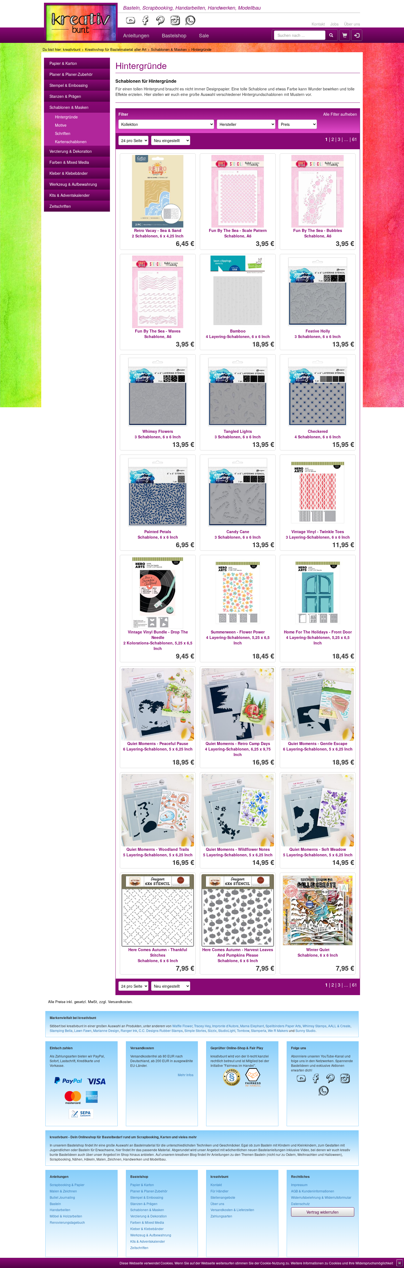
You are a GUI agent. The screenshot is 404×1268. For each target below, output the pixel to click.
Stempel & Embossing (68, 85)
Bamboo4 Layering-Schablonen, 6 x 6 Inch (238, 333)
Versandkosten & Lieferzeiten (232, 1209)
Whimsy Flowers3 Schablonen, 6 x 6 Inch (158, 433)
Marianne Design (106, 1030)
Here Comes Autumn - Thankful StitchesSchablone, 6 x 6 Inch (157, 955)
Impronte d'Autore (225, 1025)
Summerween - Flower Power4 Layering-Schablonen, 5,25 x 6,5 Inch (238, 637)
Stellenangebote (223, 1197)
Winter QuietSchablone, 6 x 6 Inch (318, 952)
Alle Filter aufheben (340, 114)
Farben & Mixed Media (69, 162)
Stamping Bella (61, 1030)
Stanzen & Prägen (65, 96)
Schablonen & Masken (169, 49)
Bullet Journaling (62, 1197)
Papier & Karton (63, 63)
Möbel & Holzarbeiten (66, 1216)
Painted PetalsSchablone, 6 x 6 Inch (158, 534)
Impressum (299, 1184)
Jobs (334, 24)
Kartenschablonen (71, 141)
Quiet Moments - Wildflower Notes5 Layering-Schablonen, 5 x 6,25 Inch (238, 851)
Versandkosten (120, 1001)
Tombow (243, 1030)
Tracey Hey (202, 1025)
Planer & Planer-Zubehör (71, 74)
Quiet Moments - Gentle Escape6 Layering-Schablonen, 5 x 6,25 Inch (318, 746)
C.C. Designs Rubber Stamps (161, 1030)
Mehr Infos (185, 1074)
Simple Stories (195, 1030)
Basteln (55, 1203)
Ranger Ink (129, 1030)
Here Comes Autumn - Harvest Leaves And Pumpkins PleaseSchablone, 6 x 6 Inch (237, 955)
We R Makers (278, 1030)
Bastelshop (174, 35)
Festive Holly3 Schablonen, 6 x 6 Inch (318, 333)
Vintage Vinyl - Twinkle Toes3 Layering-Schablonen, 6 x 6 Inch (318, 534)
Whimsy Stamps (314, 1025)
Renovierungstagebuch (67, 1222)
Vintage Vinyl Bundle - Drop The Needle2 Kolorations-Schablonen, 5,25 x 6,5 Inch (157, 640)
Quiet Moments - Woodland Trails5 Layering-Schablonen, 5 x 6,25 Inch (158, 851)
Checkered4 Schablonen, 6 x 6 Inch (318, 433)
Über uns (352, 24)
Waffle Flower (182, 1025)
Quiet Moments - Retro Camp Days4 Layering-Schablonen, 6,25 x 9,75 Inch (238, 749)
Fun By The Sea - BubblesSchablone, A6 (317, 233)
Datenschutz (300, 1203)
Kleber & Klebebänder (68, 173)
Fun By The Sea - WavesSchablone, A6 (158, 333)
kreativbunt (72, 49)
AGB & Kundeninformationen (312, 1191)
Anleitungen (136, 35)
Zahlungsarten (221, 1216)
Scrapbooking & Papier (67, 1184)
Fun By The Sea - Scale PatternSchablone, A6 (238, 233)
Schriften (62, 133)
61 (354, 139)
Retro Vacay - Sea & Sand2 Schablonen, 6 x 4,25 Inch (158, 233)
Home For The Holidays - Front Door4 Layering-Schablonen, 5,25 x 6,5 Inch (318, 637)
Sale (204, 35)
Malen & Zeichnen (63, 1191)
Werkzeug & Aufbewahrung (73, 184)
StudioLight (226, 1030)
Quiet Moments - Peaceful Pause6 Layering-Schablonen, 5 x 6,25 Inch (158, 746)
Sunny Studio (305, 1030)
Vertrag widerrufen (322, 1212)
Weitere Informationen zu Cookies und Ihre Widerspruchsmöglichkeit (342, 1263)
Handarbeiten (60, 1209)
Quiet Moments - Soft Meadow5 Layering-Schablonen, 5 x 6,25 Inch (318, 851)
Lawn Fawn (83, 1030)
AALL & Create (339, 1025)
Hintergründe (66, 117)
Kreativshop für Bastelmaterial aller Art (115, 49)
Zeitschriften (60, 206)
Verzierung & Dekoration (70, 151)
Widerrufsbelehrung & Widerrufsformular (321, 1197)
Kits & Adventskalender (69, 195)
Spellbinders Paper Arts (283, 1025)
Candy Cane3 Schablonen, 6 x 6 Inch (238, 534)
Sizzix (212, 1030)
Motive (61, 125)
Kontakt (318, 24)
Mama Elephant (252, 1025)
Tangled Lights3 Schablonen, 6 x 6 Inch (238, 433)
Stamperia (258, 1030)
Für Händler (219, 1191)
